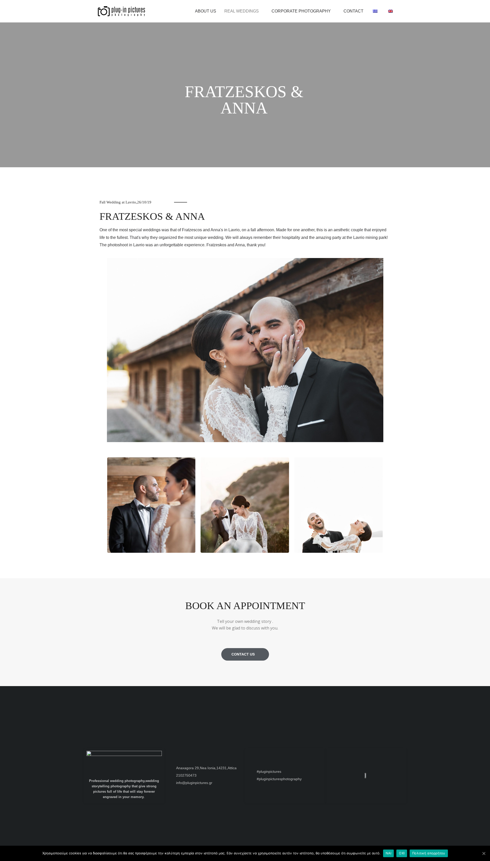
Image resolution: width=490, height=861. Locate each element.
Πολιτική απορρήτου (428, 853)
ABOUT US (205, 11)
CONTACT (353, 11)
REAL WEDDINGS (241, 11)
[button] (102, 499)
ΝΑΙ (388, 853)
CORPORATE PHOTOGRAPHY (301, 11)
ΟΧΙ (402, 853)
